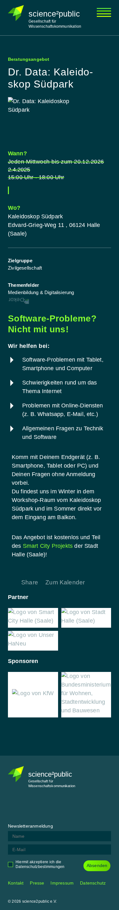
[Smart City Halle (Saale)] (33, 618)
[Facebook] (12, 806)
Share (29, 582)
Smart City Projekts (48, 546)
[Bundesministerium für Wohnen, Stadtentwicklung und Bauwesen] (86, 694)
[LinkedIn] (44, 806)
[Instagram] (28, 806)
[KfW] (33, 694)
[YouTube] (60, 806)
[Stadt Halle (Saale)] (86, 618)
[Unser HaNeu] (33, 641)
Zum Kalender (65, 582)
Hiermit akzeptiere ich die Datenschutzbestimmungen (40, 864)
